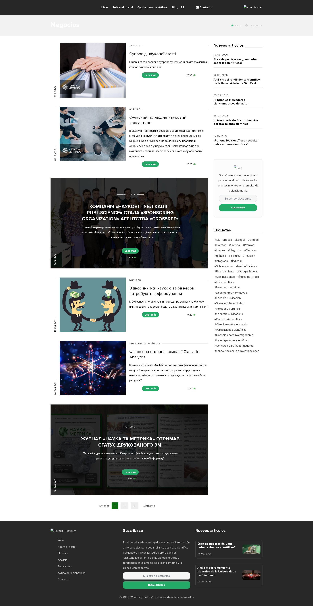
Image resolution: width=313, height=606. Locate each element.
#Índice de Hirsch (248, 277)
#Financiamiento (224, 271)
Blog (175, 7)
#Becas (227, 240)
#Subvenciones (223, 266)
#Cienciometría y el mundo (231, 324)
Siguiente (149, 506)
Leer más (150, 75)
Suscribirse (238, 207)
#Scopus (240, 240)
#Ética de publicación (227, 298)
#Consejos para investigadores (233, 335)
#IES (217, 240)
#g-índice (220, 256)
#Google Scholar (247, 271)
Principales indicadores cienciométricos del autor (231, 101)
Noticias (129, 194)
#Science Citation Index (229, 303)
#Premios (248, 245)
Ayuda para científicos (152, 7)
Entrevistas (65, 566)
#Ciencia (234, 245)
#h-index (219, 250)
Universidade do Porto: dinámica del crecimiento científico (236, 122)
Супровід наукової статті (152, 53)
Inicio (104, 7)
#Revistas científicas (227, 287)
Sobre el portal (122, 7)
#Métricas (250, 250)
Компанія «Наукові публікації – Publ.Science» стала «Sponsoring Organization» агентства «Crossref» (130, 213)
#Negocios (235, 250)
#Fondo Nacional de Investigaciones (236, 351)
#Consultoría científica (228, 319)
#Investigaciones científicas (231, 340)
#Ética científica (224, 282)
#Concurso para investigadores (233, 346)
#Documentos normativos (230, 293)
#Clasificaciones (224, 277)
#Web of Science (246, 266)
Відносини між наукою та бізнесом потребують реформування (162, 291)
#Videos (253, 240)
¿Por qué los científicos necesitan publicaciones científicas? (236, 142)
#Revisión (249, 256)
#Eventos (220, 245)
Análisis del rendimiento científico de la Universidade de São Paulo (237, 81)
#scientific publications (228, 314)
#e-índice (234, 256)
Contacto (205, 7)
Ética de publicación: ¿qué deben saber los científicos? (236, 61)
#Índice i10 (237, 261)
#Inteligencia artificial (227, 309)
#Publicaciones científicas (230, 330)
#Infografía (221, 261)
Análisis (134, 45)
